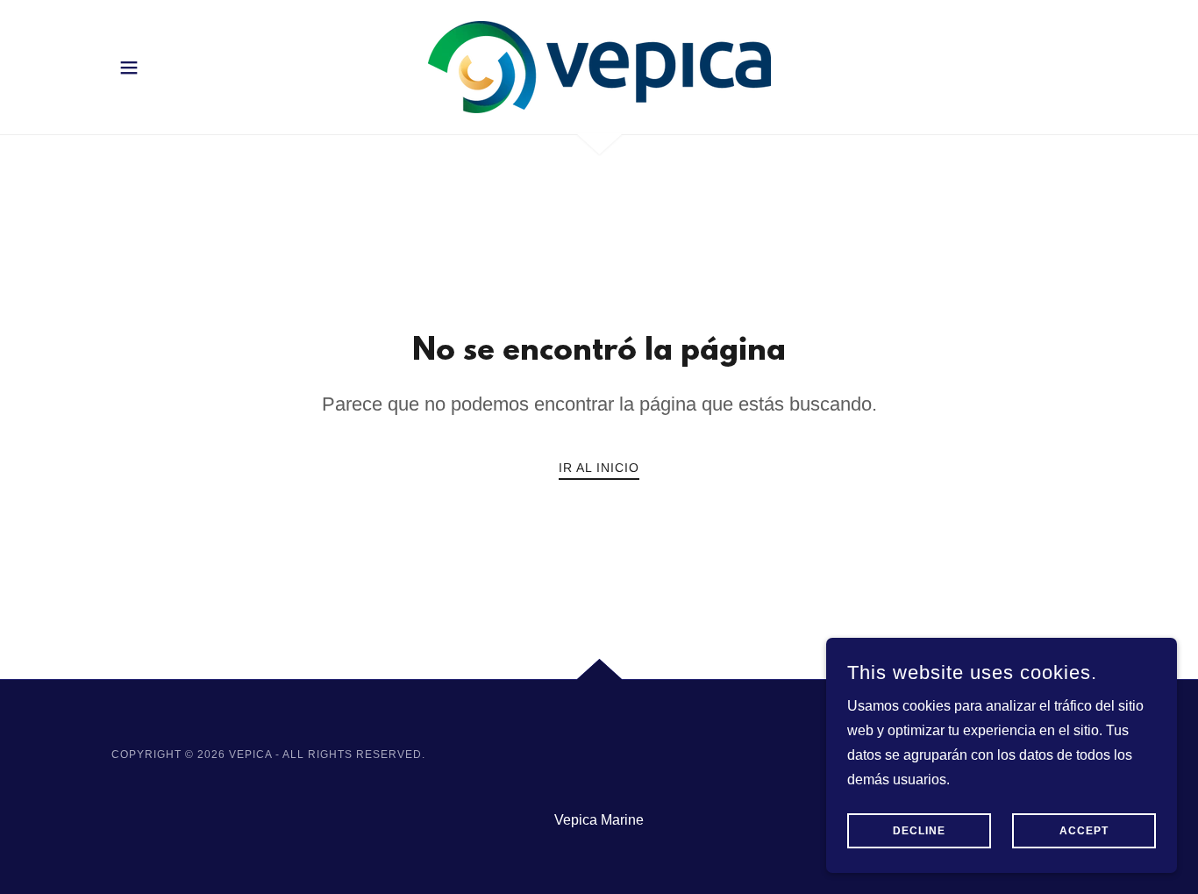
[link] (598, 66)
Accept (1084, 831)
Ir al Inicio (599, 468)
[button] (128, 67)
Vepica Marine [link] (599, 819)
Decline (919, 831)
